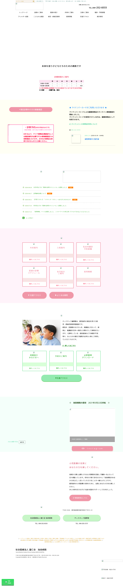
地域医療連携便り (97, 540)
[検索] (33, 1)
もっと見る (29, 218)
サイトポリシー (64, 542)
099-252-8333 (75, 130)
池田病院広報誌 (48, 542)
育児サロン (82, 540)
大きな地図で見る (13, 441)
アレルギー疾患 (69, 538)
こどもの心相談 (77, 538)
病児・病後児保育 (86, 538)
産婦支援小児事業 (48, 540)
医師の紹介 (37, 538)
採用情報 (94, 538)
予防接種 (41, 540)
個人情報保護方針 (74, 542)
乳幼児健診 (35, 540)
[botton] (72, 425)
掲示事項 (23, 540)
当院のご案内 (30, 538)
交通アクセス (101, 538)
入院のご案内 (52, 538)
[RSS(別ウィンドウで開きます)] (23, 218)
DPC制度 (29, 540)
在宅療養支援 (89, 540)
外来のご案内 (44, 538)
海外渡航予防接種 (73, 540)
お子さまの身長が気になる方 (61, 540)
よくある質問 (56, 542)
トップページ (22, 538)
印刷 (22, 442)
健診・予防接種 (60, 538)
